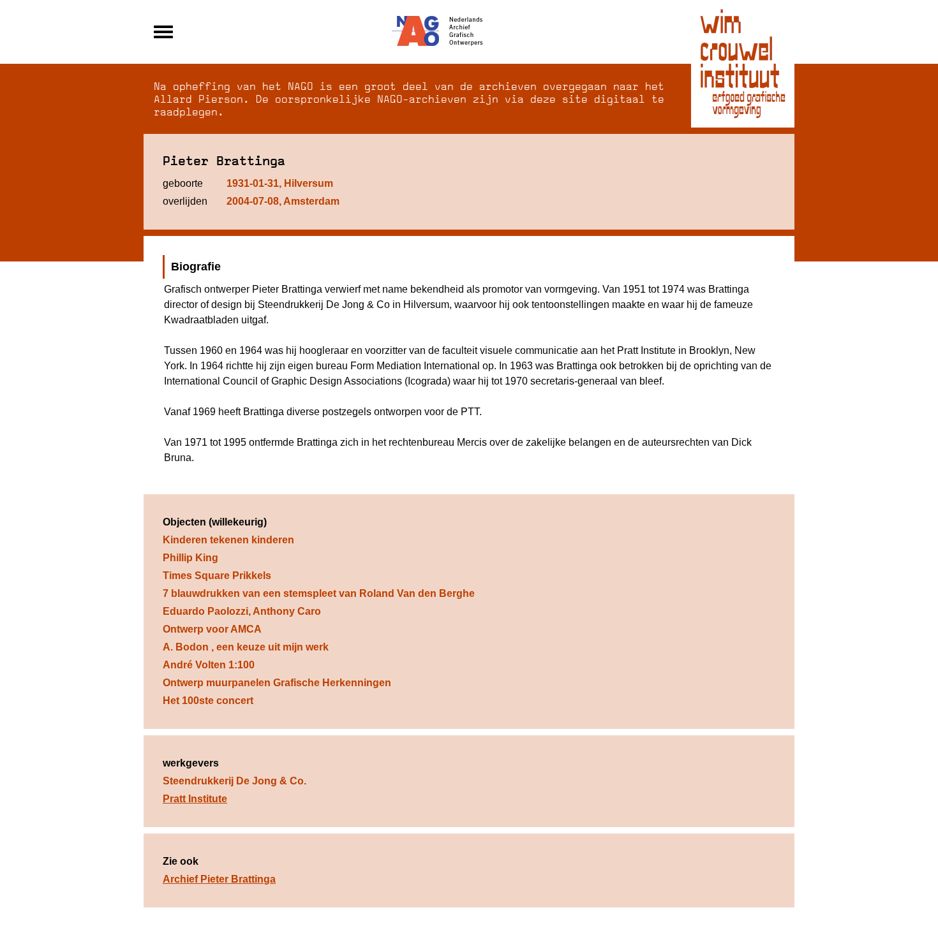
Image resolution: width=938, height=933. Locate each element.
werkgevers (191, 763)
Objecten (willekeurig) (215, 522)
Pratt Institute (195, 798)
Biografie (196, 266)
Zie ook (180, 861)
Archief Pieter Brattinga (219, 879)
